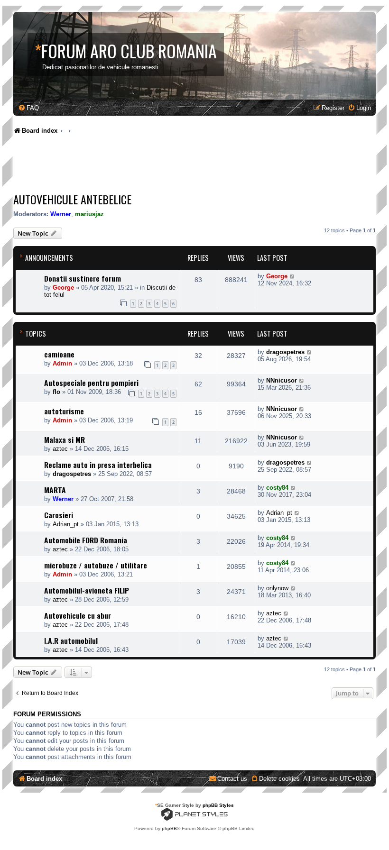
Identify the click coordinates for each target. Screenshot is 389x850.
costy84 (277, 487)
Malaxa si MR (64, 439)
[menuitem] (28, 108)
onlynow (277, 588)
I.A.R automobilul (71, 640)
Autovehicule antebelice (72, 199)
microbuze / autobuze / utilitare (95, 565)
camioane (59, 354)
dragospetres (285, 352)
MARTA (55, 489)
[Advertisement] (186, 166)
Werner (60, 214)
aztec (60, 448)
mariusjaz (89, 214)
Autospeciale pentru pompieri (91, 382)
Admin (62, 363)
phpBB (169, 828)
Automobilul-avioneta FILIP (86, 590)
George (63, 287)
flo (56, 391)
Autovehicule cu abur (77, 615)
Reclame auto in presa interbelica (98, 464)
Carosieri (58, 515)
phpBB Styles (218, 805)
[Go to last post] (292, 276)
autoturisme (64, 411)
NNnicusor (281, 380)
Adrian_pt (66, 524)
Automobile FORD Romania (85, 540)
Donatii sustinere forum (82, 278)
